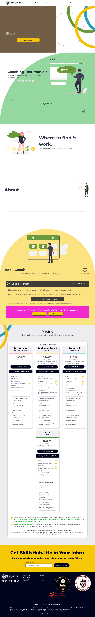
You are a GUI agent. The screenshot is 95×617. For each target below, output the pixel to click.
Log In (39, 314)
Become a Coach (44, 578)
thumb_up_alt (56, 379)
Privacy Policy (26, 577)
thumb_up (12, 518)
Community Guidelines (26, 580)
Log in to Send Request (47, 299)
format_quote (12, 99)
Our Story (42, 575)
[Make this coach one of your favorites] (85, 270)
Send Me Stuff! (61, 565)
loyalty (29, 384)
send (8, 283)
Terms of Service (27, 575)
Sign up (56, 314)
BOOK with (28, 40)
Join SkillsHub (20, 367)
